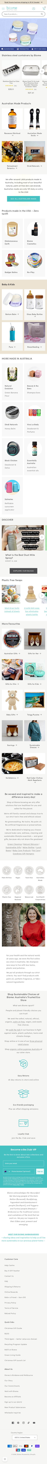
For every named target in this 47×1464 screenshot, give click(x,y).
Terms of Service (11, 1308)
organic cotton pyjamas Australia (25, 1049)
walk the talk (14, 1030)
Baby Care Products (22, 850)
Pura (11, 347)
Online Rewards (11, 1292)
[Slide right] (42, 71)
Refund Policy (10, 1313)
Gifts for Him (10, 684)
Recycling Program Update (16, 1344)
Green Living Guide (12, 1355)
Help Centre (9, 1265)
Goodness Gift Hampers (23, 853)
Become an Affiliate (13, 1396)
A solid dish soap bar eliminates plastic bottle (31, 611)
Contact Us (9, 1276)
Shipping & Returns (12, 1286)
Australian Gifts (11, 653)
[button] (3, 8)
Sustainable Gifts (13, 847)
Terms (22, 1184)
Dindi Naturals (33, 166)
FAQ (6, 1281)
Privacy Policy (16, 1184)
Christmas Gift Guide (13, 1328)
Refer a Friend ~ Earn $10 (15, 1297)
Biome (19, 1454)
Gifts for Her (33, 653)
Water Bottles (28, 847)
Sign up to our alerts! (13, 1402)
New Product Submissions (15, 1407)
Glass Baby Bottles (35, 314)
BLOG (7, 1333)
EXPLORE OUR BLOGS (23, 571)
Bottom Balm (10, 314)
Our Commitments (12, 1386)
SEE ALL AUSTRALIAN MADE (23, 198)
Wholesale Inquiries (13, 1412)
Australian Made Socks (35, 134)
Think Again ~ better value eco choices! (21, 1339)
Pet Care (36, 850)
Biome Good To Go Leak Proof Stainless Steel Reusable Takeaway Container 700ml (31, 83)
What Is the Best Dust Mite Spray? (20, 556)
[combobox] (6, 1171)
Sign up (40, 1171)
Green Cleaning (15, 844)
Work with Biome (11, 1391)
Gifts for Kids (33, 684)
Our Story (9, 1380)
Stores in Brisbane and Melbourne (19, 1375)
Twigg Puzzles (33, 714)
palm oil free (19, 1021)
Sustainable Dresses (35, 746)
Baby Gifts (11, 714)
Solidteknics (11, 778)
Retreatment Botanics (12, 167)
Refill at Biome (11, 1349)
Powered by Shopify (28, 1454)
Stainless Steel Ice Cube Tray (11, 82)
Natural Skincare (30, 844)
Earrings (10, 745)
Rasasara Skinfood (12, 133)
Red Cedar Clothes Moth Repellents (35, 779)
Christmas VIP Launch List (15, 1360)
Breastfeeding (33, 347)
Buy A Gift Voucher (12, 1270)
